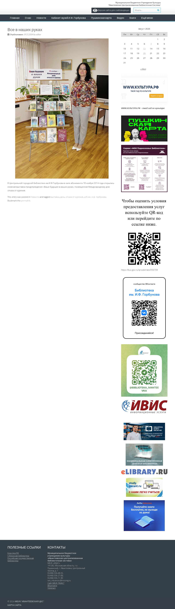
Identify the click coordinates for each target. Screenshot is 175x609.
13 (144, 48)
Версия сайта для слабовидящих (113, 10)
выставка (54, 197)
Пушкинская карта (101, 17)
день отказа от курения (71, 197)
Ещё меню (147, 17)
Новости (41, 17)
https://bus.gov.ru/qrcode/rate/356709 (139, 269)
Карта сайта (14, 605)
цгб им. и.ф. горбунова (95, 197)
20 (144, 53)
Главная (15, 17)
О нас (28, 17)
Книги (132, 17)
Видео (120, 17)
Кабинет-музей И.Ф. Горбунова (68, 17)
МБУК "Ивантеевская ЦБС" (29, 601)
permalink (25, 200)
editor (38, 34)
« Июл (143, 69)
